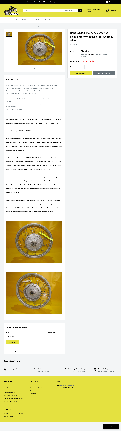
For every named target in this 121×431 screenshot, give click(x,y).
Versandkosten (91, 54)
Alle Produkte (12, 26)
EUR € (6, 409)
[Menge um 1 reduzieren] (82, 67)
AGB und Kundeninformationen (13, 398)
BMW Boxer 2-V (26, 20)
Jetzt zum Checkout (104, 73)
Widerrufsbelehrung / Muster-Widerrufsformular (13, 391)
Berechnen (12, 342)
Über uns (33, 393)
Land (7, 332)
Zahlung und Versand (10, 395)
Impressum (7, 385)
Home (5, 26)
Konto (88, 11)
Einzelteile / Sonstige (55, 20)
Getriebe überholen (36, 385)
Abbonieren (112, 2)
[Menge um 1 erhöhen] (92, 67)
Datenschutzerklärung (10, 401)
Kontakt (6, 388)
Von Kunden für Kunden (11, 20)
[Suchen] (80, 10)
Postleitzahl (52, 332)
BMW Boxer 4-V (41, 20)
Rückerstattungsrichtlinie (14, 351)
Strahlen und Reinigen (37, 388)
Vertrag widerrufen (111, 427)
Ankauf (32, 391)
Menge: (72, 66)
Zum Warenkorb (81, 73)
